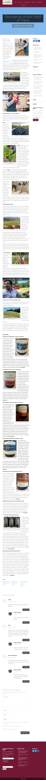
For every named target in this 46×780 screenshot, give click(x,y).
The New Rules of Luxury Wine (37, 52)
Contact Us (23, 5)
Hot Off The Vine (26, 2)
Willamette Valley (9, 43)
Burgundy (11, 61)
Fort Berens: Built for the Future (38, 60)
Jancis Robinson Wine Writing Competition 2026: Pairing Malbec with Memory (38, 56)
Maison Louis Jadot (9, 60)
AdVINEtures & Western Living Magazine (38, 63)
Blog (35, 68)
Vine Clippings (39, 2)
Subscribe (35, 119)
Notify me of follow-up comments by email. (12, 726)
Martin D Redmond (12, 655)
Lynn (9, 625)
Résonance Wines (6, 42)
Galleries (33, 2)
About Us (20, 2)
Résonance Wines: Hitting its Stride (14, 582)
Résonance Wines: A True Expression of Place (24, 582)
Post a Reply (26, 609)
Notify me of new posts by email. (10, 729)
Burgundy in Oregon (7, 63)
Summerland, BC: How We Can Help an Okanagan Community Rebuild (38, 49)
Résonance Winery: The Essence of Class (6, 582)
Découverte (24, 230)
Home (15, 2)
